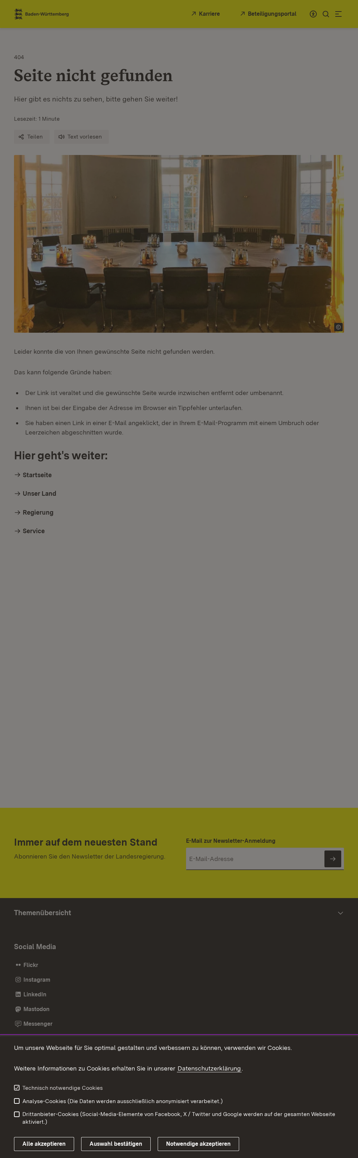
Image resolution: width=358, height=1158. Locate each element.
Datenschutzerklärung (209, 1068)
